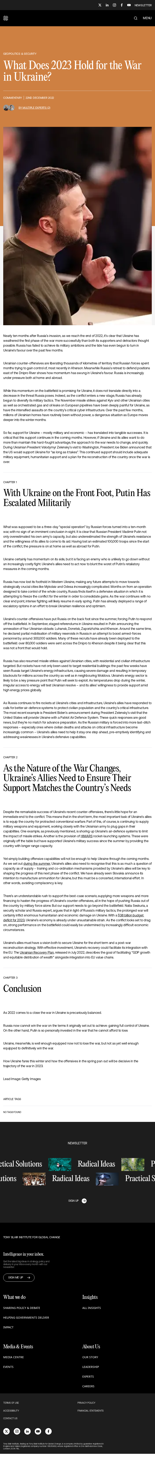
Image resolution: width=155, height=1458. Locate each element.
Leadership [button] (90, 1367)
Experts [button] (88, 1376)
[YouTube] (129, 5)
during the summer (36, 863)
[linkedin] (27, 1431)
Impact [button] (8, 1327)
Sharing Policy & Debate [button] (21, 1308)
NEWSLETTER (143, 5)
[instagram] (17, 1431)
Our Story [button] (90, 1357)
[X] (99, 5)
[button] (5, 18)
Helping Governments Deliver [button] (26, 1317)
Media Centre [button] (13, 1357)
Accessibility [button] (11, 1410)
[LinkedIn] (107, 5)
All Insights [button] (91, 1308)
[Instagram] (114, 5)
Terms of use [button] (11, 1402)
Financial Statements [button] (91, 1410)
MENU (147, 18)
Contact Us (10, 1418)
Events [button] (8, 1367)
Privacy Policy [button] (86, 1402)
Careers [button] (88, 1386)
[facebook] (48, 1431)
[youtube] (38, 1431)
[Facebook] (121, 5)
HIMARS (87, 836)
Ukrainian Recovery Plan (37, 952)
